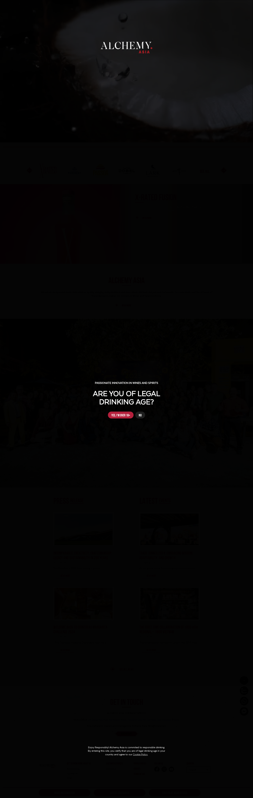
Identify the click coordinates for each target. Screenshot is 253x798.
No (140, 415)
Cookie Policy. (140, 754)
